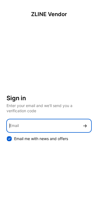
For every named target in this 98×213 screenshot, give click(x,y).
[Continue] (85, 126)
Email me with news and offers (41, 138)
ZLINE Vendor (49, 14)
